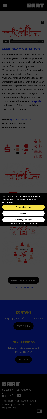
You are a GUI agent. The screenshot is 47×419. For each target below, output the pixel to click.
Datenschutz (25, 223)
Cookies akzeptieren (23, 207)
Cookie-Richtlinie (15, 223)
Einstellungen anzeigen (23, 220)
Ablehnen (23, 213)
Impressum (34, 223)
